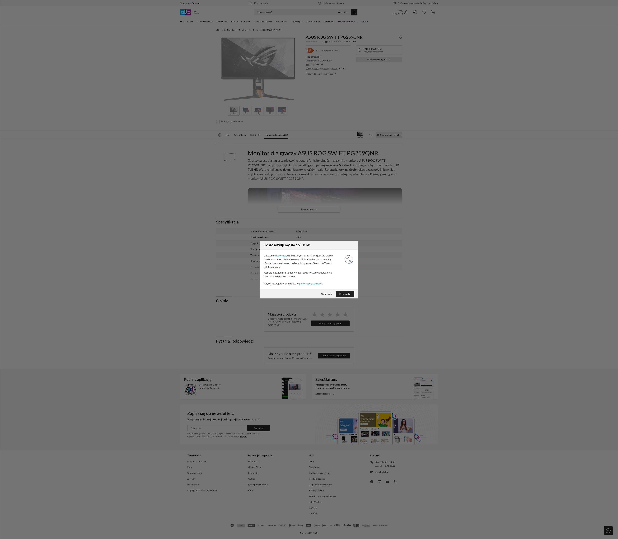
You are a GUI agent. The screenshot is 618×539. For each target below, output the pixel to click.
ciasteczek (280, 255)
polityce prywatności (310, 283)
